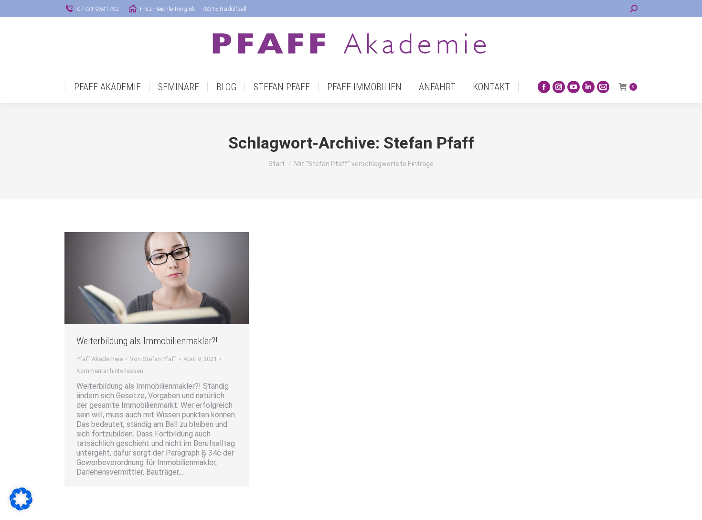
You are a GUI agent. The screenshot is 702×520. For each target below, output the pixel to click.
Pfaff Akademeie (99, 358)
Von (153, 358)
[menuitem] (107, 87)
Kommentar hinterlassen (109, 370)
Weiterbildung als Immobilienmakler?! (146, 341)
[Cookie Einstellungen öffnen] (21, 507)
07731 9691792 (97, 8)
